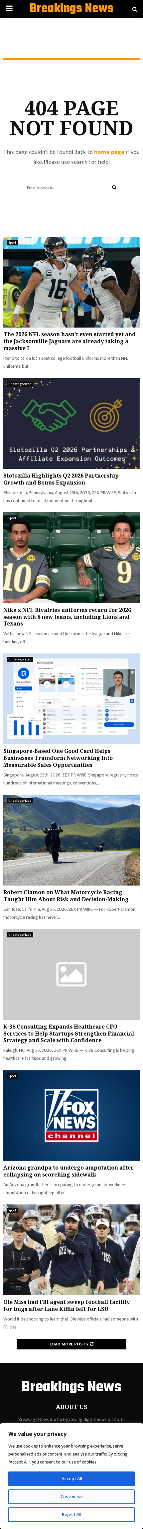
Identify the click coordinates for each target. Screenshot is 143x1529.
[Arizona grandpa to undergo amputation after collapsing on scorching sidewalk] (71, 1115)
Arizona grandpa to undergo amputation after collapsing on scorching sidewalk (68, 1171)
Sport (12, 242)
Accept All (72, 1478)
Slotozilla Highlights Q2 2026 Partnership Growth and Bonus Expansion (61, 479)
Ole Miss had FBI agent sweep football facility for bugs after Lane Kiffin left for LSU (66, 1305)
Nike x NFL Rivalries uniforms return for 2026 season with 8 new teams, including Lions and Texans (67, 616)
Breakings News (71, 9)
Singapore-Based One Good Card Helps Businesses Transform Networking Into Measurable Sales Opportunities (58, 757)
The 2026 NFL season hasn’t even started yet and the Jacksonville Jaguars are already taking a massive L (69, 341)
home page (109, 152)
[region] (71, 1476)
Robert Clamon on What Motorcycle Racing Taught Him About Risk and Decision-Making (66, 896)
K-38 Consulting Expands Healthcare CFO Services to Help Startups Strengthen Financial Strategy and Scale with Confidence (68, 1033)
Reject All (71, 1514)
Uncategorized (20, 384)
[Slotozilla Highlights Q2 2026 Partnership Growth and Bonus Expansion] (71, 423)
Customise (72, 1496)
